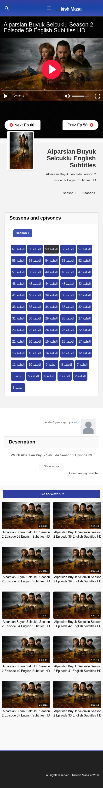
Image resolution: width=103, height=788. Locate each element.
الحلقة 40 (35, 295)
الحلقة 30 (35, 318)
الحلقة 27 (84, 318)
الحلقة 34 (51, 307)
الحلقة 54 (51, 260)
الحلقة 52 (84, 260)
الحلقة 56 (18, 260)
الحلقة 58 (68, 249)
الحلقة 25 (35, 330)
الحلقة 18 (68, 341)
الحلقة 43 (68, 284)
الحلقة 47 (84, 272)
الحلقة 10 (35, 364)
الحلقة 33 (68, 307)
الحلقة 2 (80, 376)
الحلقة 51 (18, 272)
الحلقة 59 (51, 249)
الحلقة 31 (18, 318)
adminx (75, 422)
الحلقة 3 (64, 376)
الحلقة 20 (35, 341)
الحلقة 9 (51, 364)
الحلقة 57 (84, 249)
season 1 (22, 233)
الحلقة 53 (68, 260)
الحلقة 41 (18, 295)
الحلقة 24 (51, 330)
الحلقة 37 (84, 295)
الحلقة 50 (35, 272)
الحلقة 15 (35, 353)
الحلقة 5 (33, 376)
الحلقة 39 (51, 295)
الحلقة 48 (68, 272)
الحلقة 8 (66, 364)
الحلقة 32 (84, 307)
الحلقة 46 (18, 284)
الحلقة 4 (49, 376)
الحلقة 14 (51, 353)
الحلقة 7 (82, 364)
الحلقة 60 (35, 249)
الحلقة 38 (68, 295)
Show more (51, 466)
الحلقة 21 (18, 341)
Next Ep (23, 125)
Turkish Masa (67, 9)
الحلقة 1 (18, 388)
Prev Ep (79, 125)
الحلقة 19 (51, 341)
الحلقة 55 (35, 260)
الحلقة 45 (35, 284)
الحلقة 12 (84, 353)
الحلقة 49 (51, 272)
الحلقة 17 (84, 341)
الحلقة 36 (18, 307)
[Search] (7, 8)
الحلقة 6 (18, 376)
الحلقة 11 (18, 364)
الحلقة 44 (51, 284)
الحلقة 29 (51, 318)
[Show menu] (48, 7)
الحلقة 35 (35, 307)
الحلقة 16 (18, 353)
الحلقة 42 (84, 284)
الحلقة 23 (68, 330)
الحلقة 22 (84, 330)
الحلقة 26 (18, 330)
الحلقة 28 (68, 318)
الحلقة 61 (18, 249)
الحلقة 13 (68, 353)
